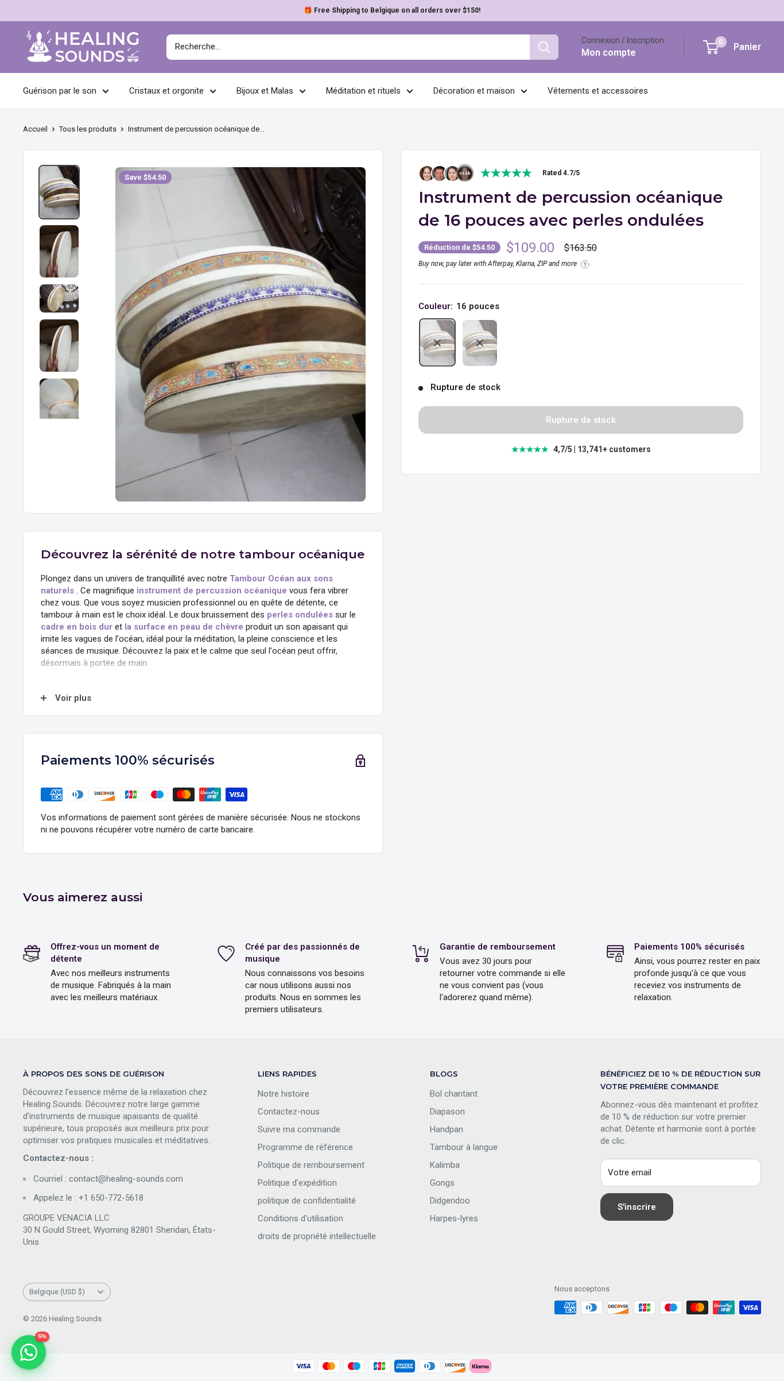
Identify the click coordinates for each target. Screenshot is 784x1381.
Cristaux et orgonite (166, 91)
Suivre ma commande (299, 1129)
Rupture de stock (581, 420)
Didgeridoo (450, 1200)
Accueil (35, 129)
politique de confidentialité (307, 1200)
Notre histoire (283, 1094)
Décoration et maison (474, 91)
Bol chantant (454, 1094)
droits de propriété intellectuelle (317, 1236)
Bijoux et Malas (264, 91)
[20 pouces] (479, 343)
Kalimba (445, 1165)
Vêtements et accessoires (598, 91)
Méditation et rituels (363, 91)
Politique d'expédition (297, 1183)
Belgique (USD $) (57, 1291)
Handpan (446, 1129)
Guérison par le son (59, 91)
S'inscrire (637, 1207)
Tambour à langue (464, 1147)
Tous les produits (88, 129)
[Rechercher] (544, 47)
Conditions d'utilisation (300, 1218)
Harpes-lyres (454, 1218)
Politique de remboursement (311, 1165)
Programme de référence (305, 1147)
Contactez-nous (289, 1111)
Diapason (447, 1111)
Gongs (442, 1183)
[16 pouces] (437, 343)
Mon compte (608, 52)
